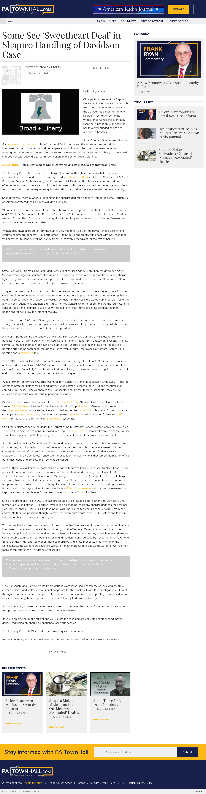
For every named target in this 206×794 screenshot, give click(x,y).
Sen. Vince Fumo (67, 402)
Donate (178, 9)
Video (113, 21)
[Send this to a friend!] (125, 67)
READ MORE (10, 165)
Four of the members (80, 488)
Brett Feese (54, 418)
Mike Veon (84, 406)
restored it (27, 353)
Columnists (128, 21)
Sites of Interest (152, 21)
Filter (11, 21)
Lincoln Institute (32, 782)
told (95, 214)
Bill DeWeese (20, 406)
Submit (187, 752)
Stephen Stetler (18, 410)
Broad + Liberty (50, 67)
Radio (101, 21)
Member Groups (178, 21)
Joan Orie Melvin (29, 414)
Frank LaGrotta (75, 431)
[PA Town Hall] (28, 9)
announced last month (20, 144)
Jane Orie (85, 410)
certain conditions (77, 177)
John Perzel (76, 414)
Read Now (13, 723)
